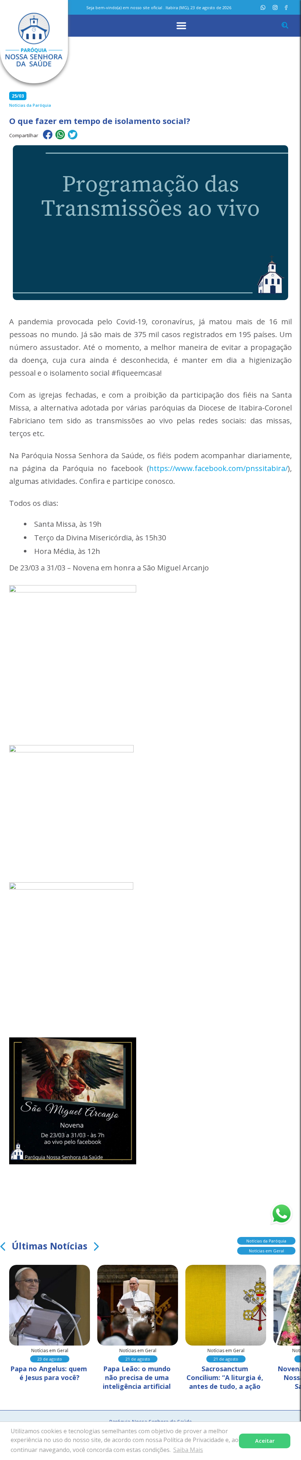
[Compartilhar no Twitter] (72, 136)
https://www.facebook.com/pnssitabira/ (218, 468)
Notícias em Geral (266, 1250)
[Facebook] (286, 7)
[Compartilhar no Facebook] (47, 136)
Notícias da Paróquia (266, 1241)
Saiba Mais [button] (188, 1450)
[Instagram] (275, 7)
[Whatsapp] (263, 7)
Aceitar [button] (265, 1440)
